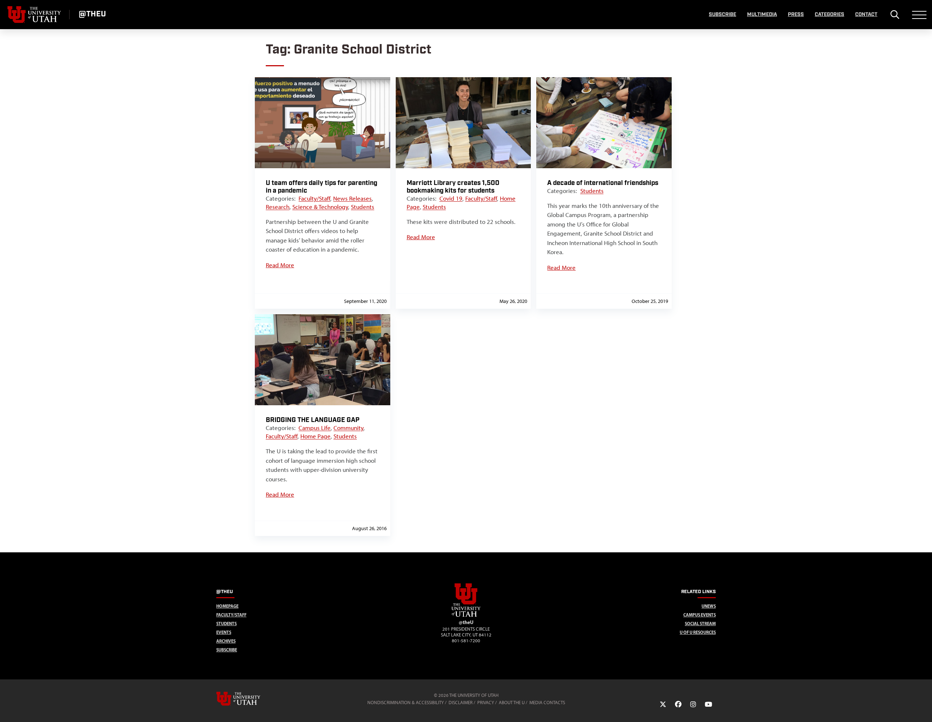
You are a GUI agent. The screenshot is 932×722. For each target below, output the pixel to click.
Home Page (315, 436)
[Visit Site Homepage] (466, 615)
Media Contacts (547, 702)
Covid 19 (450, 198)
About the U (512, 702)
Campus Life (315, 427)
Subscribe (722, 14)
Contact (866, 14)
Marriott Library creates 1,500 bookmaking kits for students (453, 187)
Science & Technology (320, 206)
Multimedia (762, 14)
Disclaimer (461, 702)
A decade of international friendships (602, 183)
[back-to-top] (923, 708)
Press (796, 14)
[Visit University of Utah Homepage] (34, 14)
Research (277, 206)
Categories (829, 14)
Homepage (227, 606)
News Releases (352, 198)
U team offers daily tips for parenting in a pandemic (321, 187)
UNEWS (709, 606)
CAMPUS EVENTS (699, 615)
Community (348, 427)
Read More (280, 265)
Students (362, 206)
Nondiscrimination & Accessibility (405, 702)
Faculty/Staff (314, 198)
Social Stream (700, 623)
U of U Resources (698, 632)
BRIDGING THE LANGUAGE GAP (312, 420)
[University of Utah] (248, 699)
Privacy (485, 702)
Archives (226, 641)
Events (223, 632)
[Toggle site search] (895, 14)
